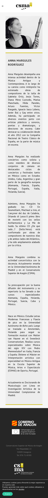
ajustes (21, 489)
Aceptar (7, 494)
